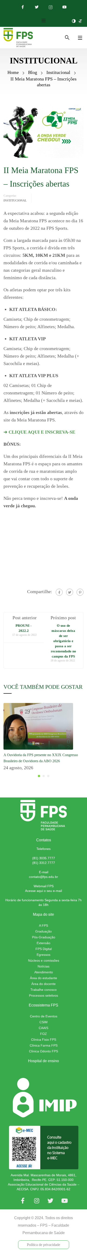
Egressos (43, 955)
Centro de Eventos (43, 1016)
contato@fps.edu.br (43, 877)
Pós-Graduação (43, 937)
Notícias (43, 966)
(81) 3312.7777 (43, 863)
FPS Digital (43, 949)
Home (13, 72)
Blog (32, 72)
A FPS (43, 925)
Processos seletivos (43, 995)
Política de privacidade (43, 1245)
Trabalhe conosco (43, 990)
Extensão (43, 943)
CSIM (43, 1022)
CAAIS (43, 1028)
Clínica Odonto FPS (43, 1051)
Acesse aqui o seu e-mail (43, 891)
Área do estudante (43, 978)
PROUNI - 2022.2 (24, 628)
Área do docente (43, 984)
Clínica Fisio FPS (43, 1039)
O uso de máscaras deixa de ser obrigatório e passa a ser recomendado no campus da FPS (63, 641)
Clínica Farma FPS (44, 1045)
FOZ (43, 1034)
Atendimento (43, 972)
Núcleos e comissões (43, 960)
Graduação (43, 931)
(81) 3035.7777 (43, 858)
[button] (39, 776)
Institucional (58, 72)
